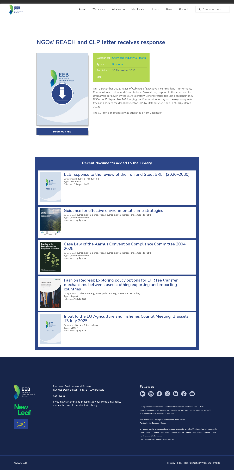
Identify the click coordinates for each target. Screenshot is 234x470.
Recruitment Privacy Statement (202, 462)
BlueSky (175, 394)
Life (21, 424)
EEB (24, 392)
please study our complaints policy (101, 401)
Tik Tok (159, 394)
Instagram (151, 394)
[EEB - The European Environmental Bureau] (16, 9)
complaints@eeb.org (85, 405)
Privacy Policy (174, 462)
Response (118, 64)
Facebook (184, 394)
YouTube (192, 394)
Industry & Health (135, 58)
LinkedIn (142, 394)
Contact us (59, 395)
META (22, 409)
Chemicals (118, 58)
